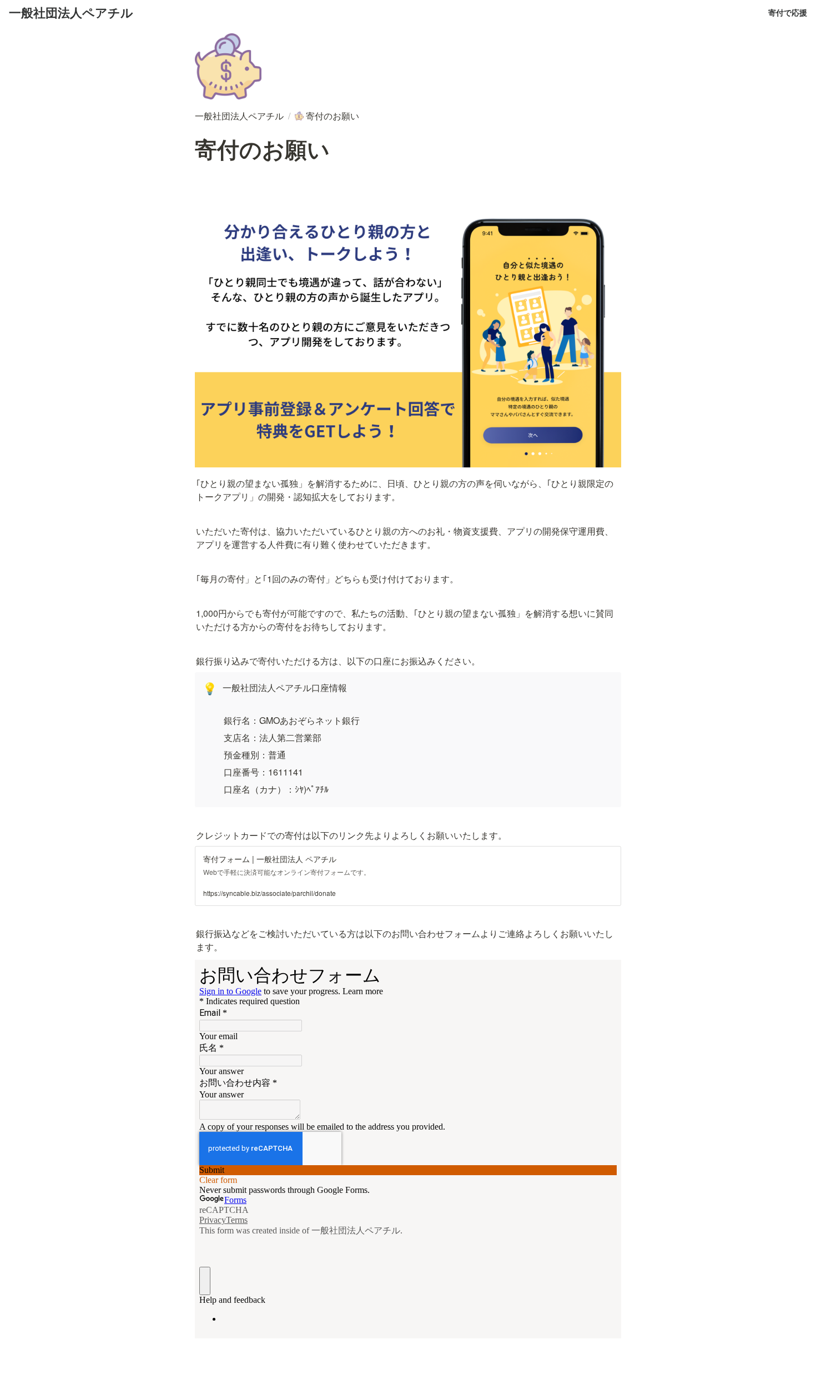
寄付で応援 (787, 12)
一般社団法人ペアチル (71, 12)
